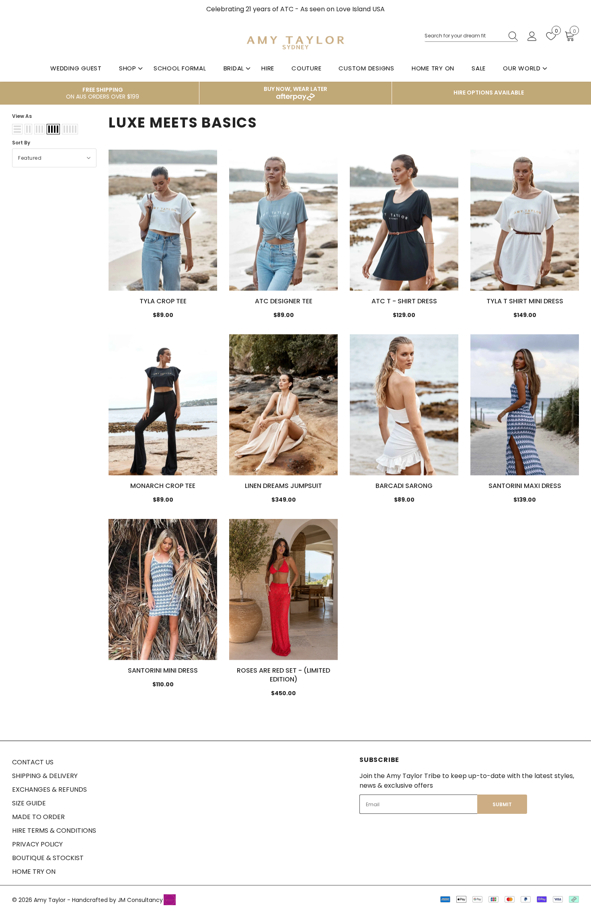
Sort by (21, 142)
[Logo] (295, 42)
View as (22, 116)
